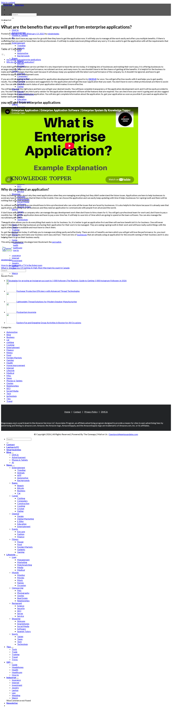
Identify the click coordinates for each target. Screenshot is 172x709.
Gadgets (21, 549)
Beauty (20, 485)
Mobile (15, 572)
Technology (22, 219)
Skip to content (8, 2)
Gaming (10, 360)
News (9, 378)
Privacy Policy (91, 411)
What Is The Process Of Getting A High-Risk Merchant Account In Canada (35, 267)
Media (20, 567)
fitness (9, 352)
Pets (19, 590)
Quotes (9, 383)
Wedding (16, 695)
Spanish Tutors (24, 631)
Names (20, 582)
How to (15, 250)
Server (20, 613)
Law (14, 692)
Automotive (22, 53)
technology (11, 396)
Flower (20, 541)
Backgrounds (23, 55)
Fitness (15, 539)
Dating (20, 86)
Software (21, 628)
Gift (8, 662)
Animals (21, 472)
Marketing (22, 562)
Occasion (21, 585)
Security (21, 608)
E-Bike (20, 521)
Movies (20, 577)
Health (15, 245)
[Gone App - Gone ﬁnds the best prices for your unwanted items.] (12, 5)
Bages (15, 483)
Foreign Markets (14, 357)
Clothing (21, 498)
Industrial (11, 677)
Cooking (10, 345)
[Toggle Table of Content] (3, 55)
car (7, 339)
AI (13, 462)
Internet (15, 258)
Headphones (18, 667)
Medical (10, 373)
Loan (14, 557)
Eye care (21, 107)
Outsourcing (17, 588)
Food (8, 355)
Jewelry (15, 263)
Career (15, 495)
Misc (8, 375)
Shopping (16, 618)
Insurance (16, 255)
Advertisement (19, 457)
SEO (19, 186)
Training (15, 229)
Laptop (15, 690)
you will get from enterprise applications (23, 59)
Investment (17, 260)
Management (23, 559)
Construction (23, 503)
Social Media (12, 391)
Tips (8, 398)
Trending (21, 45)
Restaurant (17, 603)
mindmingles (53, 33)
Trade (14, 652)
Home (67, 411)
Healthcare (17, 247)
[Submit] (13, 18)
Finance (10, 350)
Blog (8, 334)
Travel (9, 401)
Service (20, 191)
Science (20, 605)
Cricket (20, 508)
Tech (8, 393)
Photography (23, 593)
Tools (14, 649)
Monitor (21, 575)
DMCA (15, 30)
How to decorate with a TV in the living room (21, 265)
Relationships (12, 385)
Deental (15, 513)
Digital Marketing (25, 518)
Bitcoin (20, 63)
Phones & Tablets (20, 35)
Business (10, 337)
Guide (14, 240)
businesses (82, 234)
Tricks (15, 659)
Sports (15, 209)
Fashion (20, 534)
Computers (22, 76)
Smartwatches (13, 449)
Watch (15, 273)
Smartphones (23, 623)
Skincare (21, 621)
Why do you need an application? (20, 62)
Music (20, 580)
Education (21, 99)
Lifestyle (10, 370)
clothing (10, 342)
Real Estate (22, 598)
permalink (56, 242)
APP (19, 50)
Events (15, 529)
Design (20, 516)
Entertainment (18, 43)
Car (19, 493)
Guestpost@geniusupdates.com (123, 434)
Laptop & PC (12, 22)
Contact (77, 411)
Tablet (20, 636)
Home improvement (15, 365)
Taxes (20, 639)
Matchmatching (24, 565)
